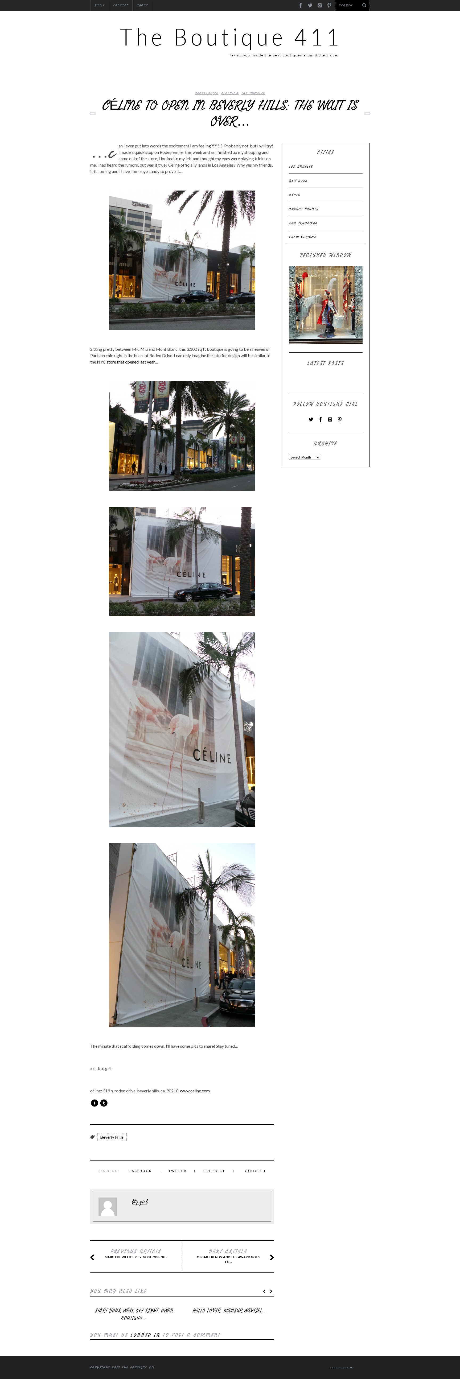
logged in (145, 1335)
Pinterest (214, 1171)
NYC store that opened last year (126, 361)
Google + (255, 1171)
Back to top (340, 1368)
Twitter (177, 1171)
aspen (295, 195)
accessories (206, 93)
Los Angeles (253, 93)
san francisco (303, 223)
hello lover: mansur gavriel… (230, 1310)
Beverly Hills (112, 1136)
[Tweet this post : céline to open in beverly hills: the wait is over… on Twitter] (104, 1103)
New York (298, 181)
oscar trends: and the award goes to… (228, 1256)
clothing (230, 93)
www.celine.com (195, 1090)
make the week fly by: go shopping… (136, 1254)
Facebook (140, 1171)
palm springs (302, 237)
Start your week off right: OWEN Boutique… (134, 1314)
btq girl (139, 1201)
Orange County (304, 209)
